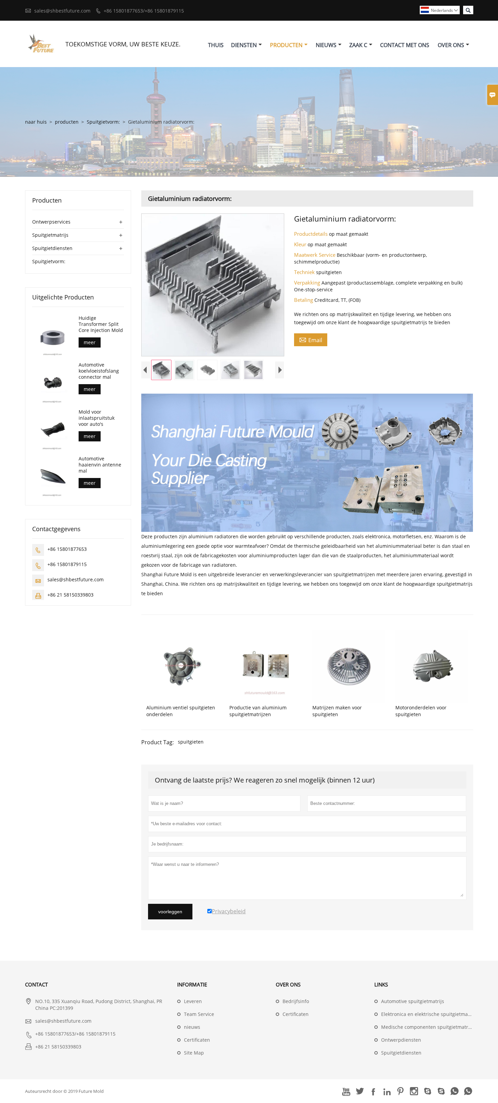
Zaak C (358, 45)
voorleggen (170, 911)
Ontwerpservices (51, 221)
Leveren (193, 1001)
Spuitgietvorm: (103, 122)
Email (310, 340)
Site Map (194, 1052)
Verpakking (307, 282)
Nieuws (326, 45)
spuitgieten (191, 741)
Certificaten (197, 1040)
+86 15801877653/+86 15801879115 (144, 10)
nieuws (192, 1027)
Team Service (199, 1014)
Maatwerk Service (315, 254)
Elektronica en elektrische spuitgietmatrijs (429, 1014)
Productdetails (311, 233)
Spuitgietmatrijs (50, 235)
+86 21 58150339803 (70, 594)
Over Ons (451, 45)
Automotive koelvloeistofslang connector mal (99, 371)
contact (36, 984)
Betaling (304, 299)
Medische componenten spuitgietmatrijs (427, 1027)
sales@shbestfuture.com (62, 10)
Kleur (301, 244)
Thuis (216, 45)
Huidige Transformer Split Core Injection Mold (101, 324)
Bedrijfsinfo (296, 1001)
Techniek (305, 272)
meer (90, 342)
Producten (286, 45)
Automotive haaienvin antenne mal (100, 465)
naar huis (36, 122)
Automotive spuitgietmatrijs (412, 1001)
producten (67, 122)
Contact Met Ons (404, 45)
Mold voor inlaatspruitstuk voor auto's (97, 418)
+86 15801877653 (67, 549)
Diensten (244, 45)
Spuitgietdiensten (52, 248)
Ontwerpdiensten (401, 1040)
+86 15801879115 (67, 564)
